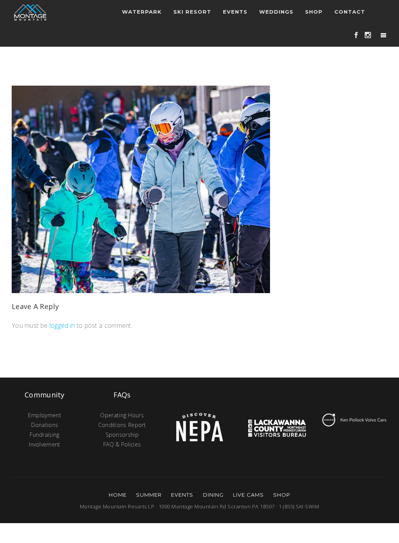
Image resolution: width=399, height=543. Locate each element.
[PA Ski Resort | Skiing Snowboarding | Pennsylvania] (30, 11)
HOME (118, 495)
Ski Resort (192, 12)
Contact (349, 12)
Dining (213, 495)
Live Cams (248, 495)
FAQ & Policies (122, 444)
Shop (314, 12)
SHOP (281, 495)
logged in (62, 325)
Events (182, 495)
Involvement (44, 444)
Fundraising (44, 434)
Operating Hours (122, 415)
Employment (44, 415)
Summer (149, 495)
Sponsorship (122, 434)
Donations (44, 425)
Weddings (276, 12)
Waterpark (142, 12)
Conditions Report (122, 425)
